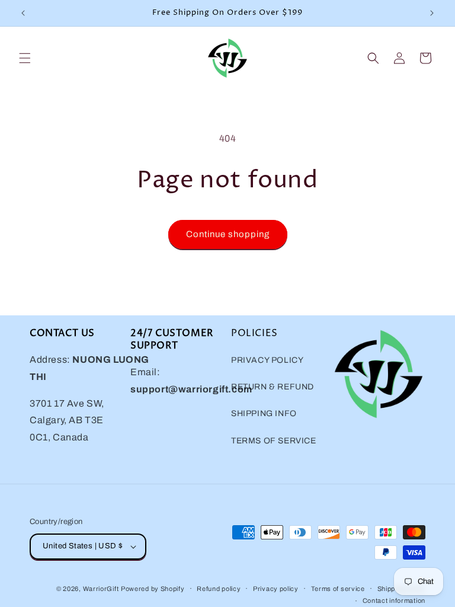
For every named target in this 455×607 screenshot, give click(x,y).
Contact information (394, 600)
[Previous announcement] (23, 13)
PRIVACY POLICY (267, 360)
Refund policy (219, 588)
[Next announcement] (432, 13)
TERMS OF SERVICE (273, 440)
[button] (25, 58)
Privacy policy (276, 588)
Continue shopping (228, 234)
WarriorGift (101, 588)
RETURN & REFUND (272, 386)
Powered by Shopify (153, 588)
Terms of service (338, 588)
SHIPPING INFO (264, 413)
